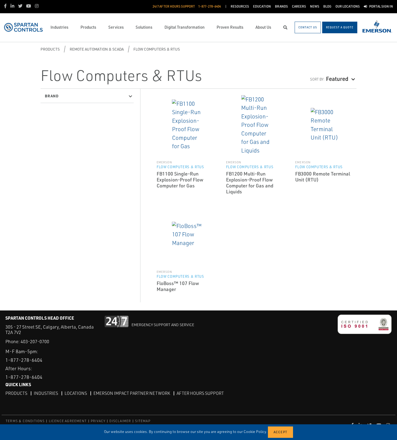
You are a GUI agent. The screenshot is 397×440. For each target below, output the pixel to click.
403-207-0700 (35, 341)
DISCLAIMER (120, 421)
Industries (46, 393)
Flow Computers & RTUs (156, 49)
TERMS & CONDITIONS (25, 421)
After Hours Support (200, 393)
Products (50, 49)
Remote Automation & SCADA (97, 49)
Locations (76, 393)
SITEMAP (142, 421)
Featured (337, 78)
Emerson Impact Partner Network (131, 393)
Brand (52, 95)
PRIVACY (98, 421)
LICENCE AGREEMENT (68, 421)
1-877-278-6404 (23, 360)
